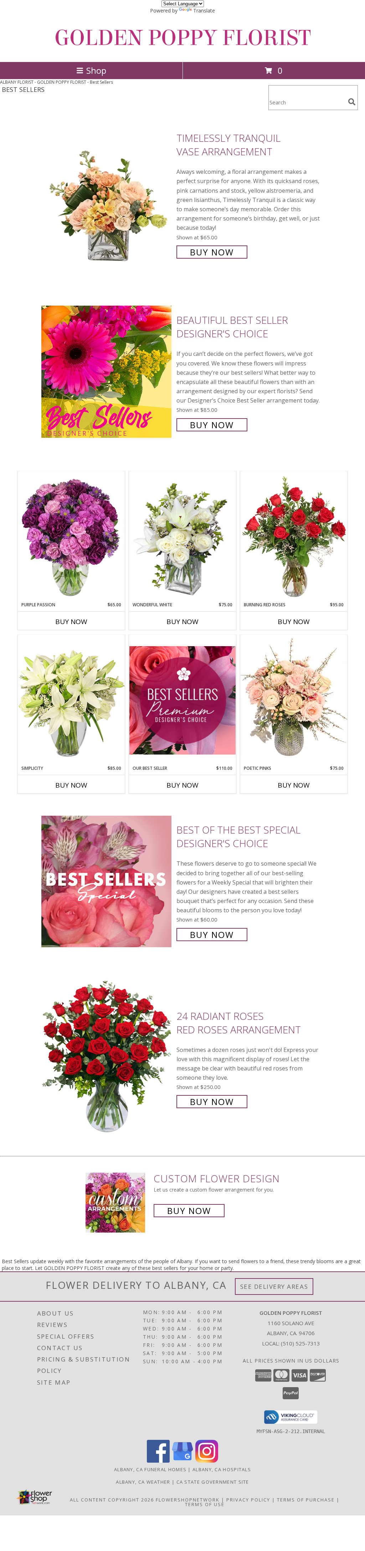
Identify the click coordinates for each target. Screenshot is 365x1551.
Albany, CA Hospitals (221, 1469)
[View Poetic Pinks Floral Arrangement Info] (293, 700)
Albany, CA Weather (143, 1482)
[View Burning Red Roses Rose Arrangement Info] (293, 536)
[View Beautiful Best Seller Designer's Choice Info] (107, 371)
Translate (204, 10)
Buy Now (212, 252)
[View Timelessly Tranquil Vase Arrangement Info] (107, 194)
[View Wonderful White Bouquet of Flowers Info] (182, 536)
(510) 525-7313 (300, 1343)
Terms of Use (205, 1504)
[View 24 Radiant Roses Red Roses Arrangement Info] (107, 1058)
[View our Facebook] (158, 1460)
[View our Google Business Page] (182, 1460)
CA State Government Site (212, 1482)
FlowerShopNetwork (188, 1499)
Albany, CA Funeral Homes (150, 1469)
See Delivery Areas (274, 1286)
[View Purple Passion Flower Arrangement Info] (71, 536)
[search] (352, 102)
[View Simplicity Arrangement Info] (71, 699)
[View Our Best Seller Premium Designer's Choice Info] (182, 700)
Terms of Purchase (306, 1499)
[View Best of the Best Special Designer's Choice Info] (107, 881)
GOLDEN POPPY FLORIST (182, 38)
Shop (96, 70)
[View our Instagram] (206, 1460)
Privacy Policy (248, 1499)
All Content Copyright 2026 (112, 1499)
